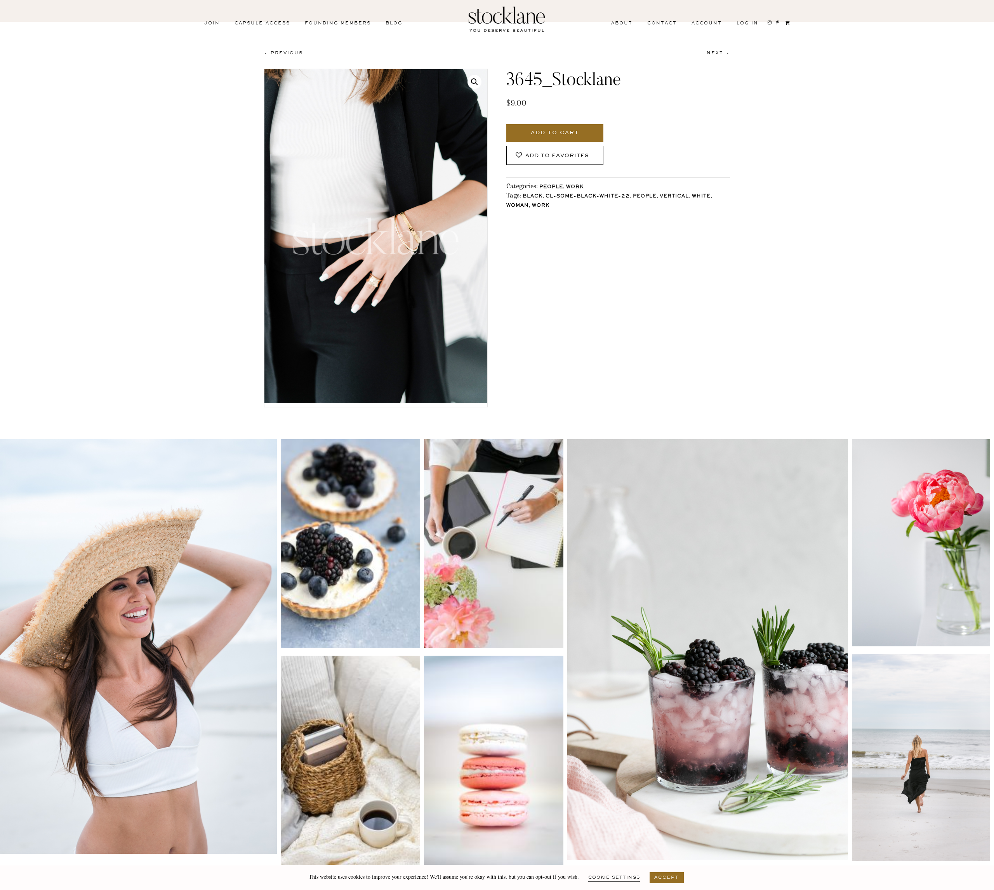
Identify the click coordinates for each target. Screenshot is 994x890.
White (701, 196)
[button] (474, 82)
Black (532, 196)
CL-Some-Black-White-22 (588, 196)
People (551, 187)
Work (575, 187)
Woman (517, 206)
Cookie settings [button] (614, 878)
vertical (674, 196)
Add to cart (555, 133)
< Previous (283, 53)
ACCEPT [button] (666, 878)
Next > (718, 53)
